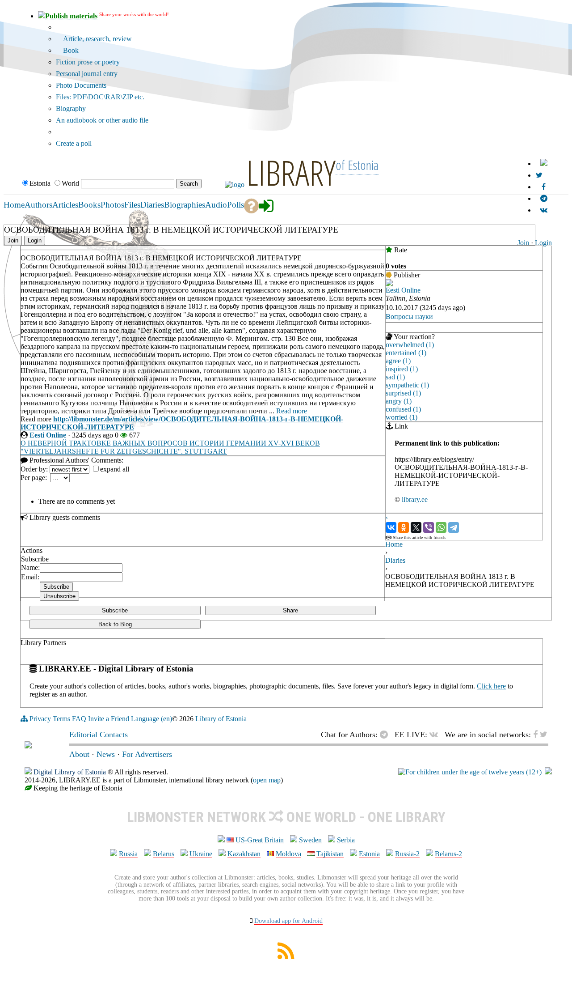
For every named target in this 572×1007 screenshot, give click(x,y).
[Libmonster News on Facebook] (544, 187)
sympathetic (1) (407, 385)
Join (523, 242)
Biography (71, 108)
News (106, 754)
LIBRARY (291, 172)
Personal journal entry (87, 73)
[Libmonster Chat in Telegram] (386, 734)
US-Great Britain (260, 840)
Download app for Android (288, 921)
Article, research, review (96, 38)
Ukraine (200, 854)
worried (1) (401, 417)
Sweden (310, 840)
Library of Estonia (221, 718)
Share (290, 610)
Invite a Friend (108, 718)
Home (394, 544)
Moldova (288, 854)
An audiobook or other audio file (102, 120)
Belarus (163, 854)
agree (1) (398, 361)
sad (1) (395, 377)
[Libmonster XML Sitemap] (286, 956)
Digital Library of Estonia (70, 772)
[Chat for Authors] (543, 198)
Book (70, 50)
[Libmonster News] (539, 175)
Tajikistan (330, 854)
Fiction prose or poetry (88, 62)
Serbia (346, 840)
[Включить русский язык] (543, 163)
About (79, 754)
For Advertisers (147, 754)
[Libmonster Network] (470, 772)
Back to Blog (115, 624)
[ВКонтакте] (391, 527)
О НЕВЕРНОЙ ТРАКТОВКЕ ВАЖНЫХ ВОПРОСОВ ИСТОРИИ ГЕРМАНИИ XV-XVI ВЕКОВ (170, 443)
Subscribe (115, 610)
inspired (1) (402, 369)
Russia (128, 854)
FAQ (79, 718)
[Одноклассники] (403, 527)
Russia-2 (407, 854)
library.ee (415, 499)
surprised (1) (403, 393)
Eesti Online (47, 435)
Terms (61, 718)
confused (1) (403, 409)
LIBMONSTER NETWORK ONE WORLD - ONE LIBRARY (286, 816)
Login (543, 242)
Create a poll (74, 143)
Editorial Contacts (98, 734)
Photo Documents (81, 85)
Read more (291, 411)
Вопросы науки (409, 316)
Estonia (369, 854)
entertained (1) (406, 353)
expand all (114, 469)
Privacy (40, 718)
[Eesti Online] (389, 284)
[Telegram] (453, 527)
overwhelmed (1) (410, 344)
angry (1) (399, 401)
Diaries (395, 560)
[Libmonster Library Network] (548, 772)
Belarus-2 (448, 854)
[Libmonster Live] (543, 210)
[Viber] (428, 527)
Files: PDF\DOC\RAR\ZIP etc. (100, 97)
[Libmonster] (28, 745)
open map (267, 780)
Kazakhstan (244, 854)
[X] (416, 527)
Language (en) (151, 718)
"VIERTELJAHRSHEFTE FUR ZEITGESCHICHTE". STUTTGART (124, 451)
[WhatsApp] (441, 527)
